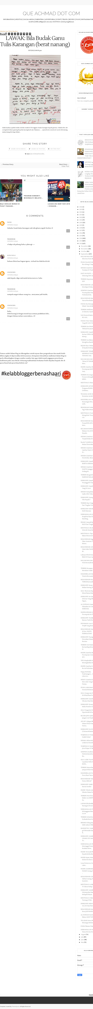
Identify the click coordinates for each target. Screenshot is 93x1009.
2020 (81, 222)
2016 (80, 233)
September (85, 254)
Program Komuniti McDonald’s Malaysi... (33, 197)
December (84, 246)
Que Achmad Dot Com (51, 13)
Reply (68, 230)
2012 (80, 243)
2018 (80, 228)
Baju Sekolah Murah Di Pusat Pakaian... (10, 205)
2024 (80, 212)
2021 (80, 220)
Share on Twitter (38, 149)
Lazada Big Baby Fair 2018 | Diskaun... (59, 205)
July (82, 937)
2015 (80, 236)
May (82, 942)
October (84, 251)
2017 (80, 230)
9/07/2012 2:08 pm (12, 275)
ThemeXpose (15, 1006)
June (82, 940)
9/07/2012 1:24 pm (12, 225)
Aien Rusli (11, 255)
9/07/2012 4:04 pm (12, 291)
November (84, 249)
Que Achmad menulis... (37, 154)
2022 (80, 217)
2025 (80, 209)
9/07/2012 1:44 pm (12, 241)
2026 (80, 207)
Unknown (11, 272)
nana (9, 222)
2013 (80, 241)
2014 (80, 238)
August (83, 934)
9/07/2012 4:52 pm (12, 308)
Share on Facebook (18, 149)
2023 (80, 215)
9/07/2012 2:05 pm (12, 258)
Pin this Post (55, 149)
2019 (80, 225)
